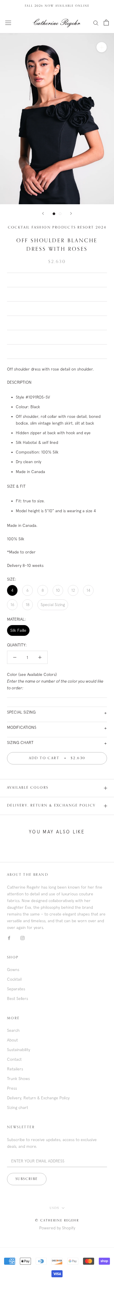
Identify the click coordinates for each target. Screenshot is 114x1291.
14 (88, 590)
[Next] (71, 213)
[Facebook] (9, 937)
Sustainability (18, 1049)
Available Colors (27, 788)
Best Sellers (17, 998)
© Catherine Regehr (57, 1220)
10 (58, 590)
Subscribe (26, 1179)
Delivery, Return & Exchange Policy (51, 805)
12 (73, 590)
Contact (14, 1059)
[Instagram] (22, 937)
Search (13, 1030)
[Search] (96, 22)
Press (12, 1088)
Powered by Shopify (57, 1228)
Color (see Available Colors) (55, 681)
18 (28, 604)
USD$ (54, 1208)
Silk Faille (18, 630)
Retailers (15, 1069)
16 (12, 604)
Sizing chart (17, 1107)
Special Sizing (53, 604)
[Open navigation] (8, 22)
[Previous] (43, 213)
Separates (16, 989)
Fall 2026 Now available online (57, 5)
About (12, 1040)
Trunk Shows (18, 1078)
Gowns (13, 969)
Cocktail (14, 979)
